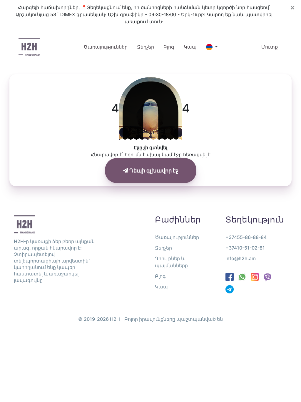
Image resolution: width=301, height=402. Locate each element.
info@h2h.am (240, 258)
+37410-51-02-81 (245, 248)
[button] (211, 47)
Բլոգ (168, 47)
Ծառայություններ (107, 47)
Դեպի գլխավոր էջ (153, 170)
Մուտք (269, 47)
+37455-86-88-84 (246, 237)
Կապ (190, 47)
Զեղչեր (145, 47)
